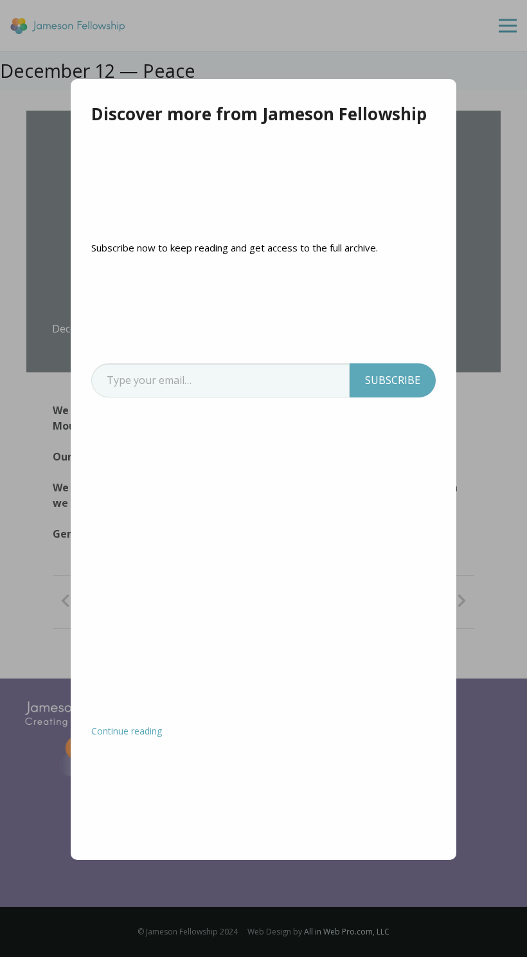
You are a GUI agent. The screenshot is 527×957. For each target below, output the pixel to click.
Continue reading (126, 731)
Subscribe (392, 380)
